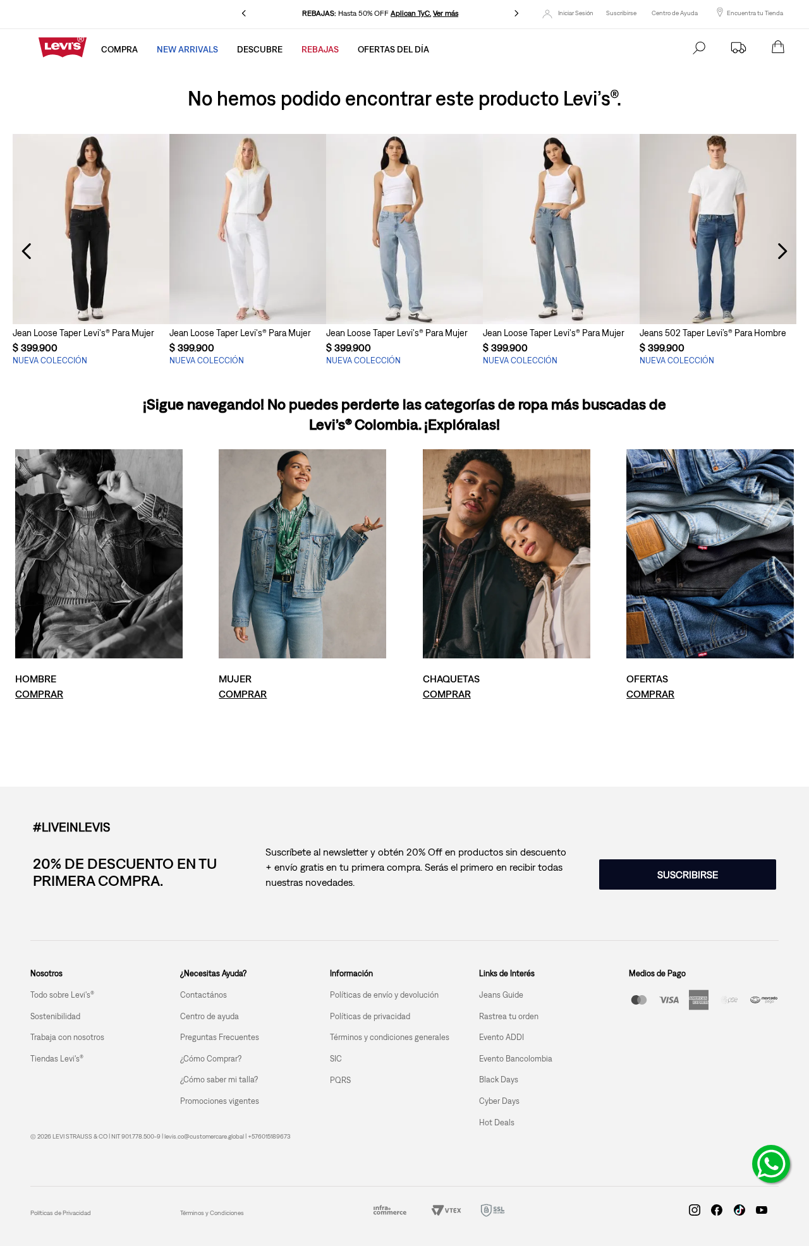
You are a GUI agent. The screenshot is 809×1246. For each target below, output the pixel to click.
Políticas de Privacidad (60, 1212)
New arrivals (187, 49)
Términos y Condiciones (212, 1212)
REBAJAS (320, 49)
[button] (91, 300)
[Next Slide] (516, 13)
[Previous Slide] (244, 13)
